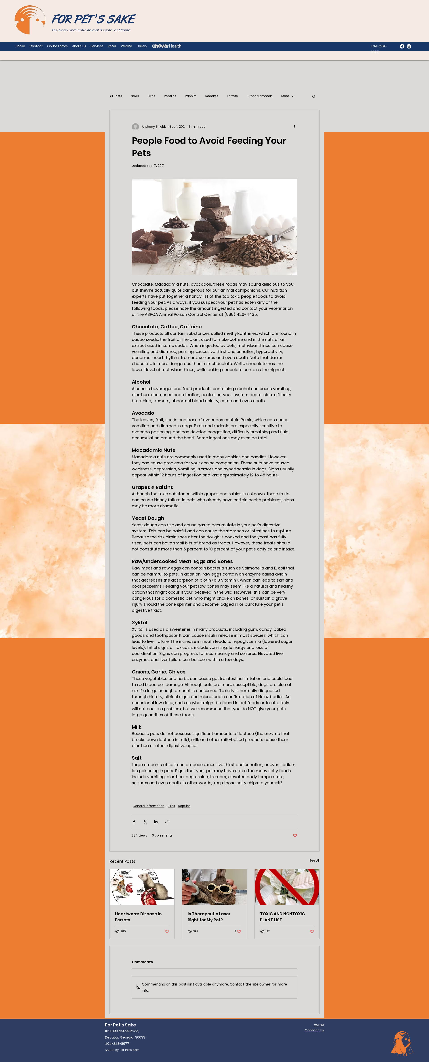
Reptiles (170, 96)
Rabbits (190, 96)
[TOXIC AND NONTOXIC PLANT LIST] (287, 887)
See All (314, 860)
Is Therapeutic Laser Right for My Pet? (209, 917)
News (135, 96)
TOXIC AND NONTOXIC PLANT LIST (282, 917)
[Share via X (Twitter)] (145, 822)
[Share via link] (167, 822)
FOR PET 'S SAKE (93, 20)
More (285, 96)
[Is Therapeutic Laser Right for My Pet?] (214, 887)
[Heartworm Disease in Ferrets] (142, 887)
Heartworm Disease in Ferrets (138, 917)
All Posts (115, 96)
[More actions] (294, 127)
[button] (314, 96)
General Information (148, 806)
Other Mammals (259, 96)
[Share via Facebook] (134, 822)
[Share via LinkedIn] (156, 822)
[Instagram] (409, 46)
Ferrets (232, 96)
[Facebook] (402, 46)
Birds (151, 96)
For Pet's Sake (120, 1025)
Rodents (211, 96)
